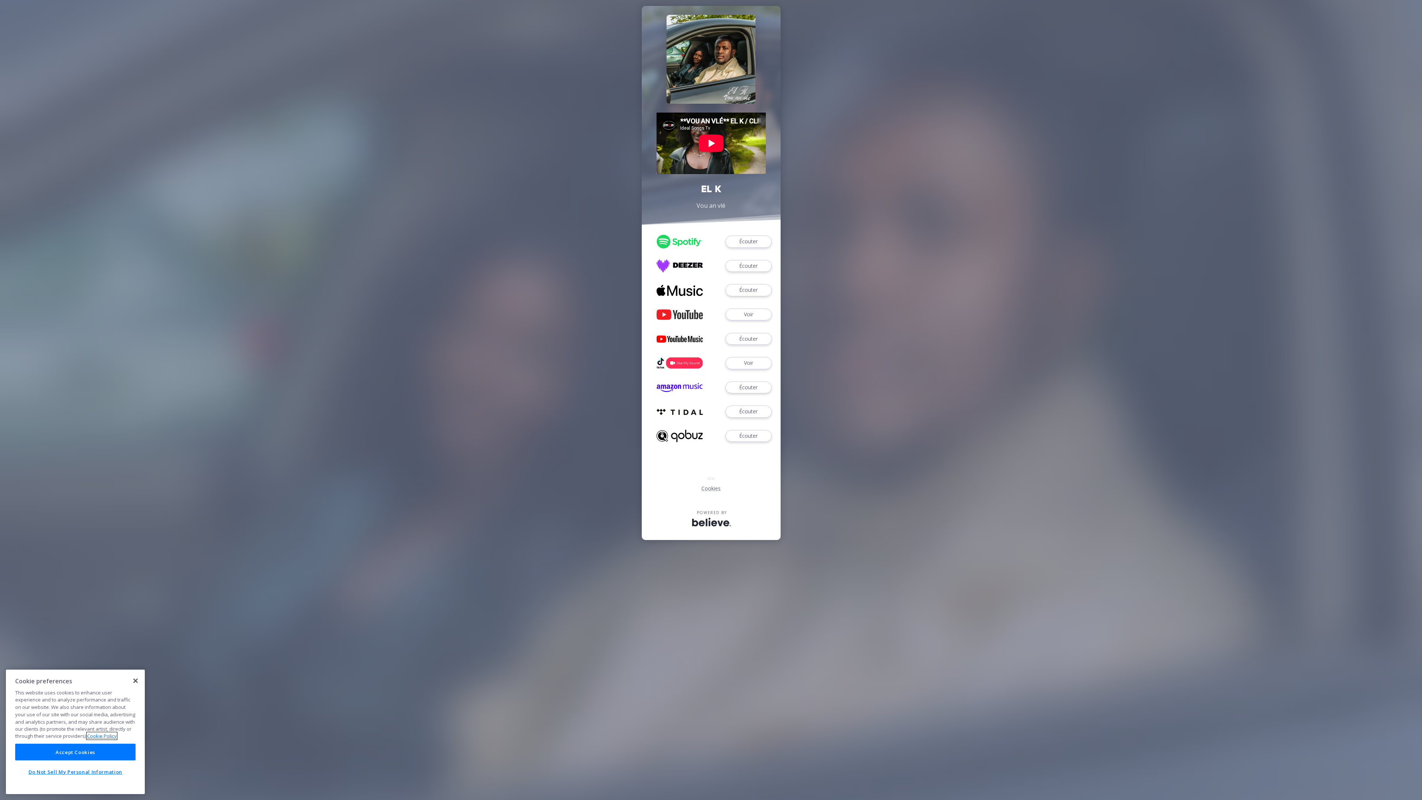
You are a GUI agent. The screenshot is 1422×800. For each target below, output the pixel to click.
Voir (748, 314)
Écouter (748, 241)
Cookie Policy (102, 736)
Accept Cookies (75, 752)
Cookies (711, 488)
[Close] (135, 681)
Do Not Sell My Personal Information (75, 771)
